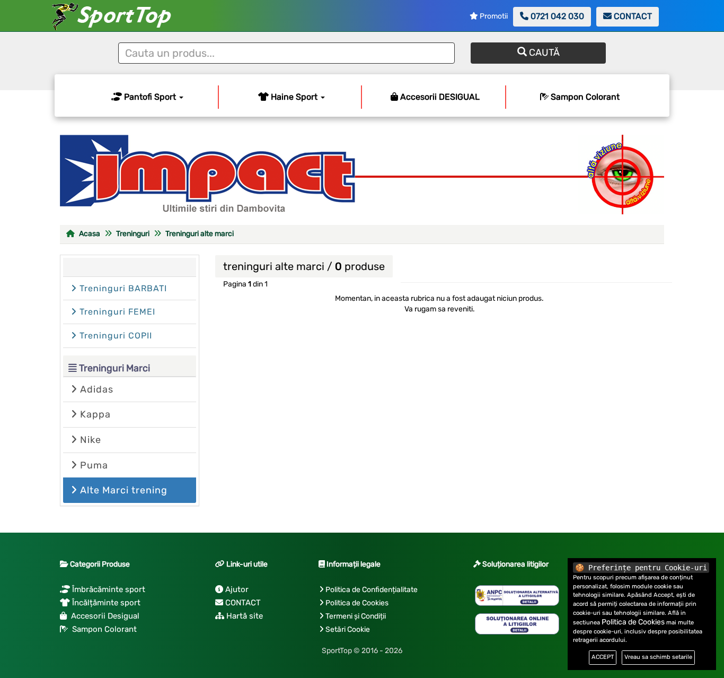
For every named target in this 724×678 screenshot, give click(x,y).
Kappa (94, 414)
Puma (92, 465)
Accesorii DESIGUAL (439, 97)
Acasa (88, 233)
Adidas (95, 389)
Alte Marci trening (122, 490)
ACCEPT (602, 657)
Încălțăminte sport (105, 602)
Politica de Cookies (357, 602)
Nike (89, 440)
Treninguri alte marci (199, 233)
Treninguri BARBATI (122, 288)
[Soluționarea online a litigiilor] (517, 624)
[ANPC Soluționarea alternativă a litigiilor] (517, 596)
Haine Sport (294, 97)
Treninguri (132, 233)
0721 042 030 (556, 16)
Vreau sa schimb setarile (658, 657)
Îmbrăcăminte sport (107, 589)
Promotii (493, 16)
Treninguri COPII (114, 336)
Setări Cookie (347, 629)
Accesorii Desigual (103, 616)
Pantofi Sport (150, 97)
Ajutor (236, 589)
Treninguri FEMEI (116, 312)
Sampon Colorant (584, 97)
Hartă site (243, 616)
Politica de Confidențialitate (371, 589)
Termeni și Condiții (355, 616)
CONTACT (632, 16)
